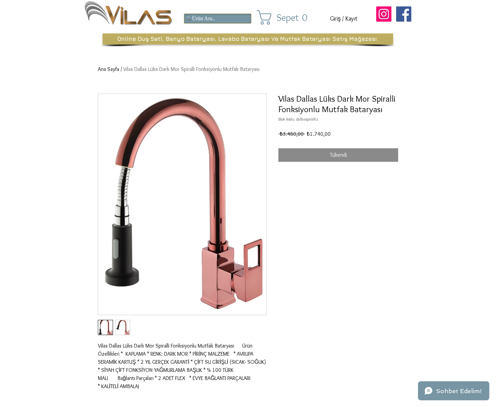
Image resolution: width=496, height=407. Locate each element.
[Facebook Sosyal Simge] (403, 14)
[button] (288, 17)
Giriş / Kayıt (344, 18)
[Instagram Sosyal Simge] (383, 14)
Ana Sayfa (108, 69)
